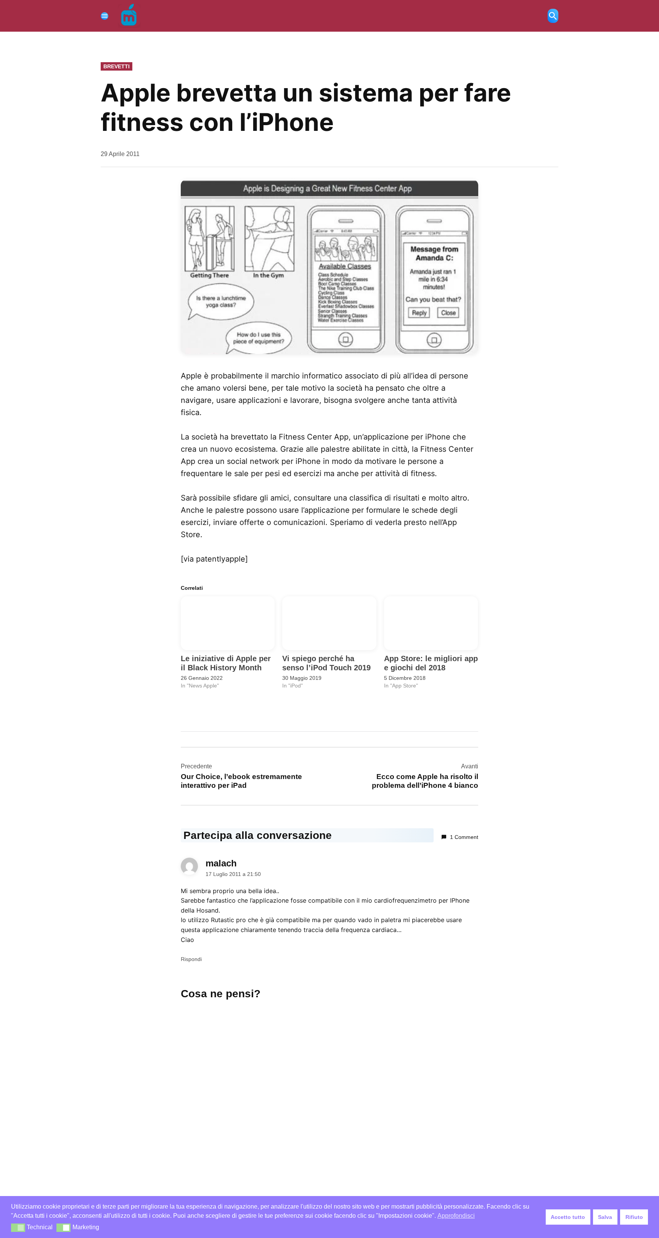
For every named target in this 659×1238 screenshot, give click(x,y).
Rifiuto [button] (634, 1217)
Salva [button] (605, 1217)
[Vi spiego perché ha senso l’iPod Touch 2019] (329, 623)
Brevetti (116, 66)
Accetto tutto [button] (568, 1217)
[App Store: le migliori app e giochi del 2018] (431, 623)
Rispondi (191, 959)
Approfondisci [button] (456, 1215)
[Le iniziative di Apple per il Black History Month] (228, 623)
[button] (18, 1228)
